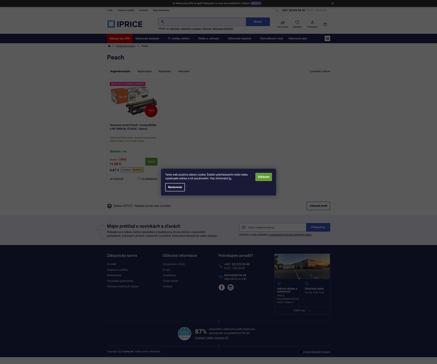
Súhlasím (263, 176)
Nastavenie (175, 187)
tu (230, 178)
